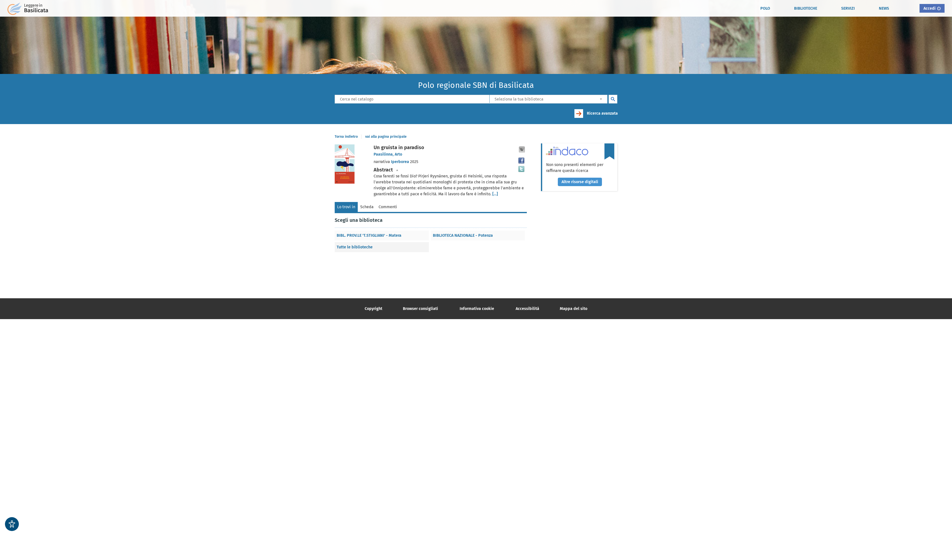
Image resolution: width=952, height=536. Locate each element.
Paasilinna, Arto (388, 154)
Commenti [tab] (388, 206)
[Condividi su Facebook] (521, 161)
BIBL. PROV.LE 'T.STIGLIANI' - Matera (369, 235)
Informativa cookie (477, 308)
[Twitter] (521, 169)
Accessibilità (527, 308)
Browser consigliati (420, 308)
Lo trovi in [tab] (346, 206)
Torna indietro (346, 136)
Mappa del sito (573, 308)
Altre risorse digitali (580, 181)
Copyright (373, 308)
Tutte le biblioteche (355, 247)
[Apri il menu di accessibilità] (12, 524)
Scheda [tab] (367, 206)
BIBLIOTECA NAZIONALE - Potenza (463, 235)
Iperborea (400, 161)
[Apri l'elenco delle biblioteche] (601, 99)
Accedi (929, 8)
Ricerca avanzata (602, 113)
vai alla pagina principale (386, 136)
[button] (522, 149)
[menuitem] (765, 8)
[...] (495, 194)
